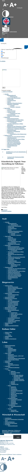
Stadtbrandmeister (12, 321)
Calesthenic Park (14, 384)
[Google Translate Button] (6, 21)
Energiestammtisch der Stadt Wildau (15, 119)
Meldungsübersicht (11, 95)
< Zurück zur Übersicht (6, 91)
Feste (12, 407)
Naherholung (8, 361)
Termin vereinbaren (17, 454)
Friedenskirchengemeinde (16, 390)
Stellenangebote (8, 336)
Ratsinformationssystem (13, 294)
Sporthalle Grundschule (19, 380)
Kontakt (7, 337)
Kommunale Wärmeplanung (13, 141)
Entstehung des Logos (15, 113)
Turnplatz (13, 381)
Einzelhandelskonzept (12, 145)
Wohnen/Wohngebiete (10, 345)
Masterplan (10, 363)
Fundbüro (10, 299)
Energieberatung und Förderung (14, 121)
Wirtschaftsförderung (10, 422)
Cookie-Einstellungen (15, 431)
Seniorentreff (11, 354)
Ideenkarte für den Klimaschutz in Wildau (16, 126)
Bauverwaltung (11, 290)
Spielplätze (10, 348)
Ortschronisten (11, 319)
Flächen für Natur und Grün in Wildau (16, 139)
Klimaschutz (7, 117)
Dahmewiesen (10, 132)
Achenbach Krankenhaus (13, 367)
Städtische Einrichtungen (10, 338)
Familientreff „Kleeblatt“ (16, 399)
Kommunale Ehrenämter (10, 308)
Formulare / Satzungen (15, 107)
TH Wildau (7, 424)
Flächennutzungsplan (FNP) (13, 144)
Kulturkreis (13, 386)
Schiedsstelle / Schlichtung (14, 320)
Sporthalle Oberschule (19, 379)
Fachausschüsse (11, 296)
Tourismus (7, 362)
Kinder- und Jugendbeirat (16, 314)
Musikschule (14, 394)
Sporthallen (13, 374)
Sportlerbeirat (14, 316)
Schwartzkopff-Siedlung (13, 365)
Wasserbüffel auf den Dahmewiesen (18, 134)
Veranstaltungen (11, 404)
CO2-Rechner (13, 122)
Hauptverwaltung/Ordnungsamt (15, 288)
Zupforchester (14, 395)
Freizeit (6, 368)
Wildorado (13, 371)
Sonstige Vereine (14, 411)
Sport (9, 370)
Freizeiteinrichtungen (12, 398)
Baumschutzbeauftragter (13, 310)
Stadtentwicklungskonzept (13, 140)
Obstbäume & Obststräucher (13, 131)
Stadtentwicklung (8, 135)
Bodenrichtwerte (9, 323)
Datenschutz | (11, 430)
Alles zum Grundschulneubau (14, 143)
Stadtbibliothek (14, 403)
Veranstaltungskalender (16, 406)
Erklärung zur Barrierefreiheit (11, 325)
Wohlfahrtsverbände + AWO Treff (15, 355)
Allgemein (5, 209)
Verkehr (9, 101)
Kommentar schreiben (6, 211)
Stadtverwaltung (8, 285)
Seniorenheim (11, 357)
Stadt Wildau (7, 108)
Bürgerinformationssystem (11, 307)
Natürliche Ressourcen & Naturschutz (15, 127)
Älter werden (8, 353)
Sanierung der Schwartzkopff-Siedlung (16, 136)
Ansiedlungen (8, 418)
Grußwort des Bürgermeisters (14, 98)
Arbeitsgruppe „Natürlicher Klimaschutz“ (16, 129)
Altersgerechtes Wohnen (13, 359)
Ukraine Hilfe (10, 99)
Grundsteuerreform (11, 100)
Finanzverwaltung (12, 289)
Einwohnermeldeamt (9, 297)
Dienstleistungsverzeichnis (11, 298)
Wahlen (6, 324)
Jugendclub (13, 402)
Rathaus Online (8, 332)
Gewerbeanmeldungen (13, 302)
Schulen (10, 352)
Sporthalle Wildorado (18, 375)
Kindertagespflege (12, 350)
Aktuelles (6, 94)
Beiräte (9, 311)
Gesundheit (7, 366)
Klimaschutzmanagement (13, 118)
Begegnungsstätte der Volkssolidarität (16, 358)
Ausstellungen (14, 389)
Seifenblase (13, 401)
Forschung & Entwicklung (11, 423)
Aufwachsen (8, 346)
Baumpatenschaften (11, 130)
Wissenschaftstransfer (13, 425)
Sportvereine (14, 410)
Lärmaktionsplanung (12, 138)
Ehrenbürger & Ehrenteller (13, 116)
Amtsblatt (12, 105)
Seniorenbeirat (14, 315)
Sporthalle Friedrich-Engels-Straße (18, 377)
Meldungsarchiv (13, 96)
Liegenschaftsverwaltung (13, 292)
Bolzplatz (13, 383)
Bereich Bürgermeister (13, 287)
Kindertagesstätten (12, 349)
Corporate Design (11, 112)
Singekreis (13, 397)
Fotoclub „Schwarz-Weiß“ (17, 393)
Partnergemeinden (11, 114)
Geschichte (9, 109)
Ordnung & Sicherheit (13, 305)
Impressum (4, 430)
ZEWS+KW (14, 388)
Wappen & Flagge (11, 110)
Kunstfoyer (13, 392)
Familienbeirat (14, 312)
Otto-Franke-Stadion (15, 372)
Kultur (9, 385)
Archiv (9, 335)
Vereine (9, 408)
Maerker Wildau (11, 306)
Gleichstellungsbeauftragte (14, 317)
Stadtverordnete (8, 293)
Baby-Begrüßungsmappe (13, 301)
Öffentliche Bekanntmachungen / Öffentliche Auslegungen (14, 103)
